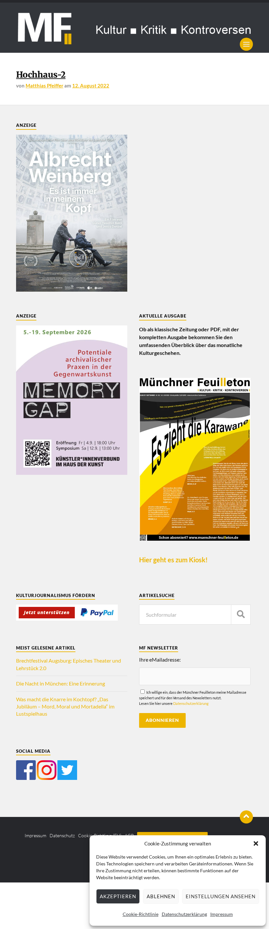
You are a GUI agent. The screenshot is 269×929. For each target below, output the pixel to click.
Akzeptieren (118, 896)
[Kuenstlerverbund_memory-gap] (71, 473)
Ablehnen (161, 896)
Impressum (221, 914)
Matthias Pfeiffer (44, 85)
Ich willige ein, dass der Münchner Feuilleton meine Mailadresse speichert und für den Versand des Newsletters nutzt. (192, 698)
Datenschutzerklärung (184, 914)
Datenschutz (62, 835)
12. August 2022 (90, 85)
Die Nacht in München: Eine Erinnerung (60, 683)
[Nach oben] (246, 816)
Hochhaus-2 (40, 74)
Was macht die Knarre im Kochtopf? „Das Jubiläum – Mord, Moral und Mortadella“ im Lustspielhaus (65, 706)
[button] (256, 843)
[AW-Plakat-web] (71, 289)
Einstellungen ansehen (221, 896)
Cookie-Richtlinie (140, 914)
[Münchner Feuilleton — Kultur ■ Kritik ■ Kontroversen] (134, 28)
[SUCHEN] (241, 615)
